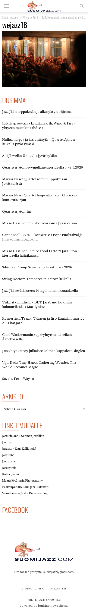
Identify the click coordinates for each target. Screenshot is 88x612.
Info (41, 588)
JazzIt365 (8, 455)
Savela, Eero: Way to (18, 379)
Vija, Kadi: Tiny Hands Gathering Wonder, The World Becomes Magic (39, 365)
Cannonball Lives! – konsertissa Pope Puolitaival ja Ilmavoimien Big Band (42, 237)
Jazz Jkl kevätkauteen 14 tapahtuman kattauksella (40, 291)
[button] (82, 6)
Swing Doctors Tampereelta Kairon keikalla (36, 279)
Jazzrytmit (9, 467)
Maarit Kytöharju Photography (22, 480)
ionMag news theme (53, 606)
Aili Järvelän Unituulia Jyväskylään (29, 156)
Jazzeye (7, 442)
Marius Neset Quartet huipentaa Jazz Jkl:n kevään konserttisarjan (40, 197)
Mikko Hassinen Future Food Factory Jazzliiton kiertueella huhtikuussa (39, 253)
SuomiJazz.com (10, 17)
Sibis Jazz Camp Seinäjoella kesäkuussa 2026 (37, 267)
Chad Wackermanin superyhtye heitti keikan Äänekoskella (37, 337)
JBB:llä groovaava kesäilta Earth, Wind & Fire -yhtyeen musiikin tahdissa (39, 126)
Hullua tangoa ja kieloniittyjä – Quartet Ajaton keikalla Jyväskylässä (38, 142)
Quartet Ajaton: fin (16, 211)
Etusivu (27, 588)
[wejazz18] (44, 59)
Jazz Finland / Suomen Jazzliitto (23, 436)
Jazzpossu (9, 461)
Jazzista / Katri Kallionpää (19, 448)
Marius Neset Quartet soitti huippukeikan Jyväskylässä (34, 181)
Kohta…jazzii (10, 474)
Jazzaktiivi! (58, 588)
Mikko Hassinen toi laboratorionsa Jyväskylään (39, 223)
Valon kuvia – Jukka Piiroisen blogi (25, 493)
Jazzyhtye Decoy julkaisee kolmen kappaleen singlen (43, 351)
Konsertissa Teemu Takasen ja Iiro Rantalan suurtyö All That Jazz (43, 321)
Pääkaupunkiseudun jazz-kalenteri (25, 487)
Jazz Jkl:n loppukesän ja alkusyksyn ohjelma (37, 112)
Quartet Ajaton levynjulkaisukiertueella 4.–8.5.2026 (42, 167)
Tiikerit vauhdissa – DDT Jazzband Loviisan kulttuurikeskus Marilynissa (37, 304)
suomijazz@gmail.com (58, 571)
